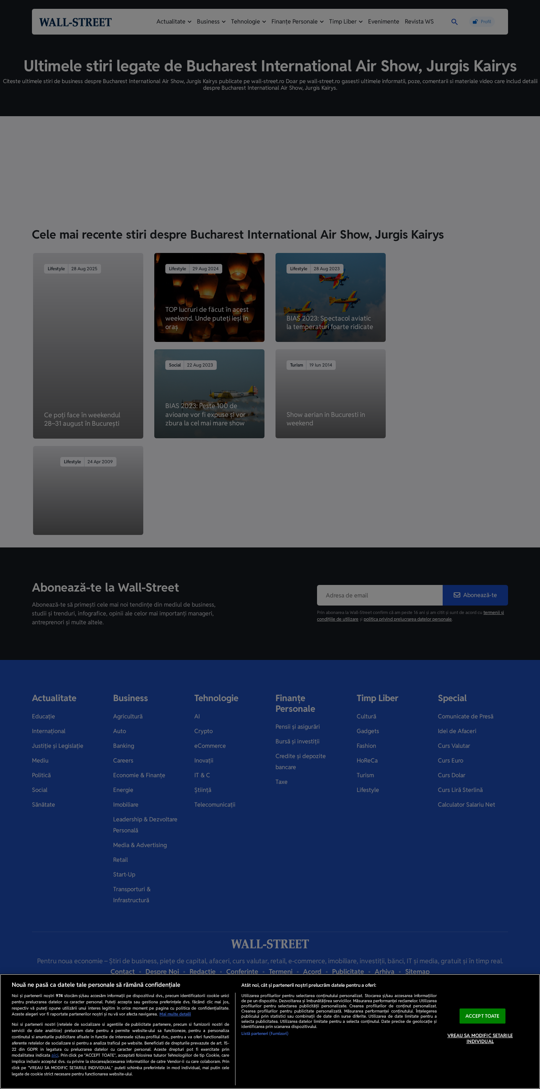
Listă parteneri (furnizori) (264, 1033)
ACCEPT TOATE (482, 1016)
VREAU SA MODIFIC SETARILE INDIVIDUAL (480, 1038)
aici (54, 1055)
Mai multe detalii (175, 1014)
